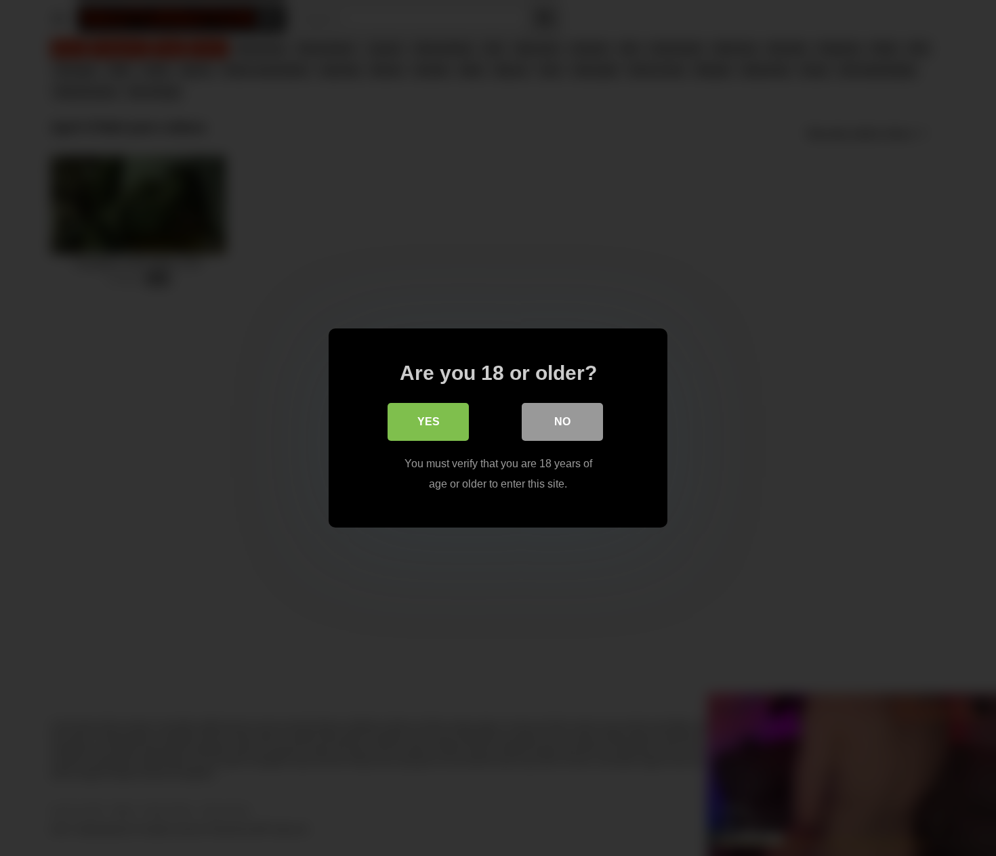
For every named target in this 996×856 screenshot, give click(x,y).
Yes (428, 421)
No (562, 421)
